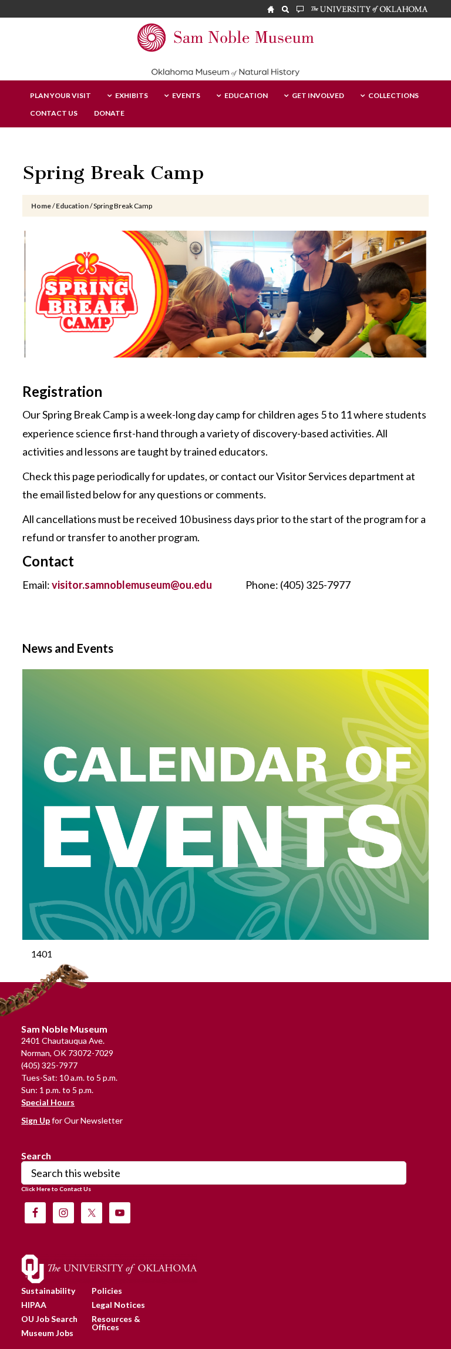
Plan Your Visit (60, 96)
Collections (393, 96)
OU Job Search (49, 1319)
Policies (107, 1291)
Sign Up (35, 1120)
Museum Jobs (47, 1333)
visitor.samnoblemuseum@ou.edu (132, 584)
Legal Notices (118, 1305)
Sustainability (48, 1291)
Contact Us (54, 113)
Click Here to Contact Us (56, 1188)
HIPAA (33, 1305)
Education (246, 96)
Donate (109, 113)
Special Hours (48, 1102)
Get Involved (318, 96)
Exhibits (131, 96)
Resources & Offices (116, 1323)
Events (186, 96)
